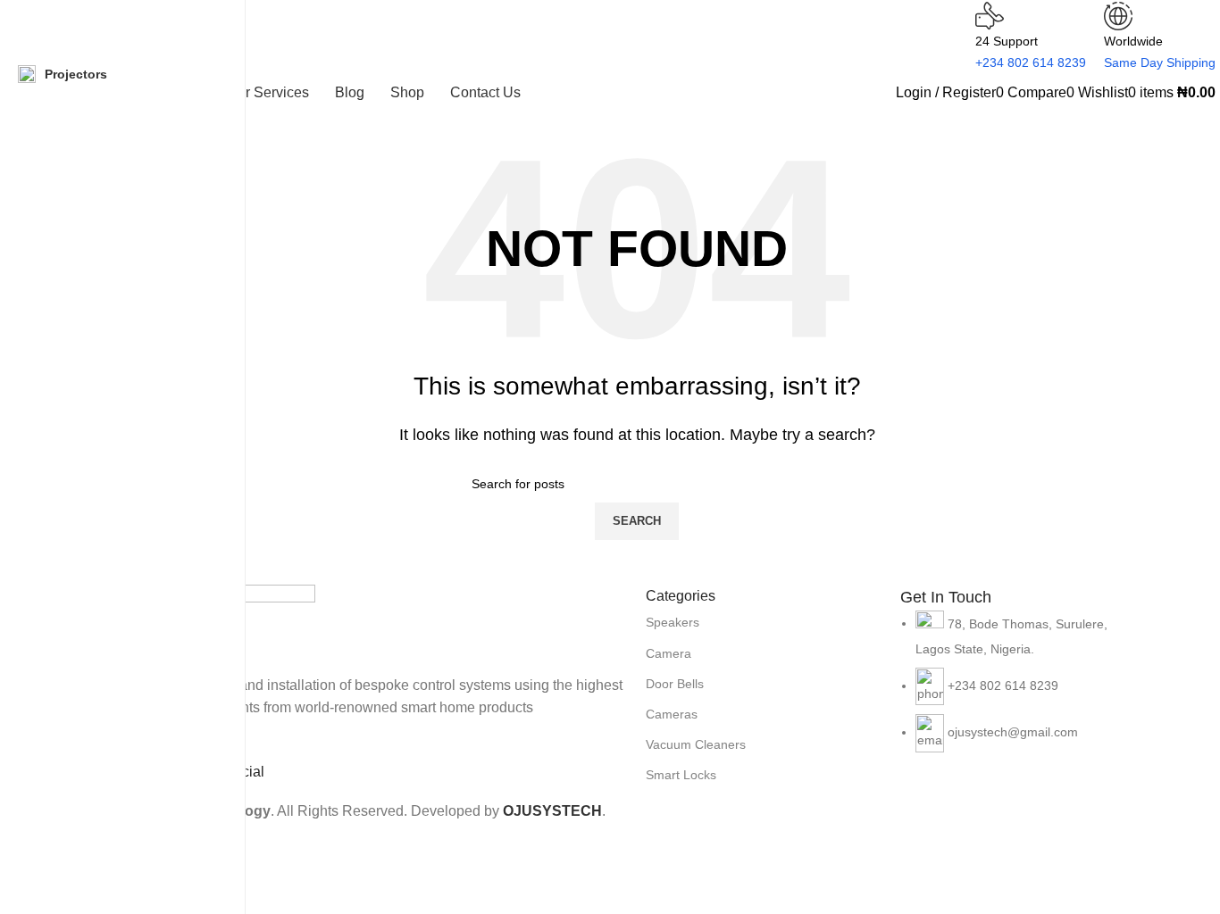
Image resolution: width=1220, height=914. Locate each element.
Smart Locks (681, 775)
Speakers (672, 622)
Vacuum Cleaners (696, 744)
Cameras (672, 714)
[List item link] (1018, 690)
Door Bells (675, 684)
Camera (668, 653)
